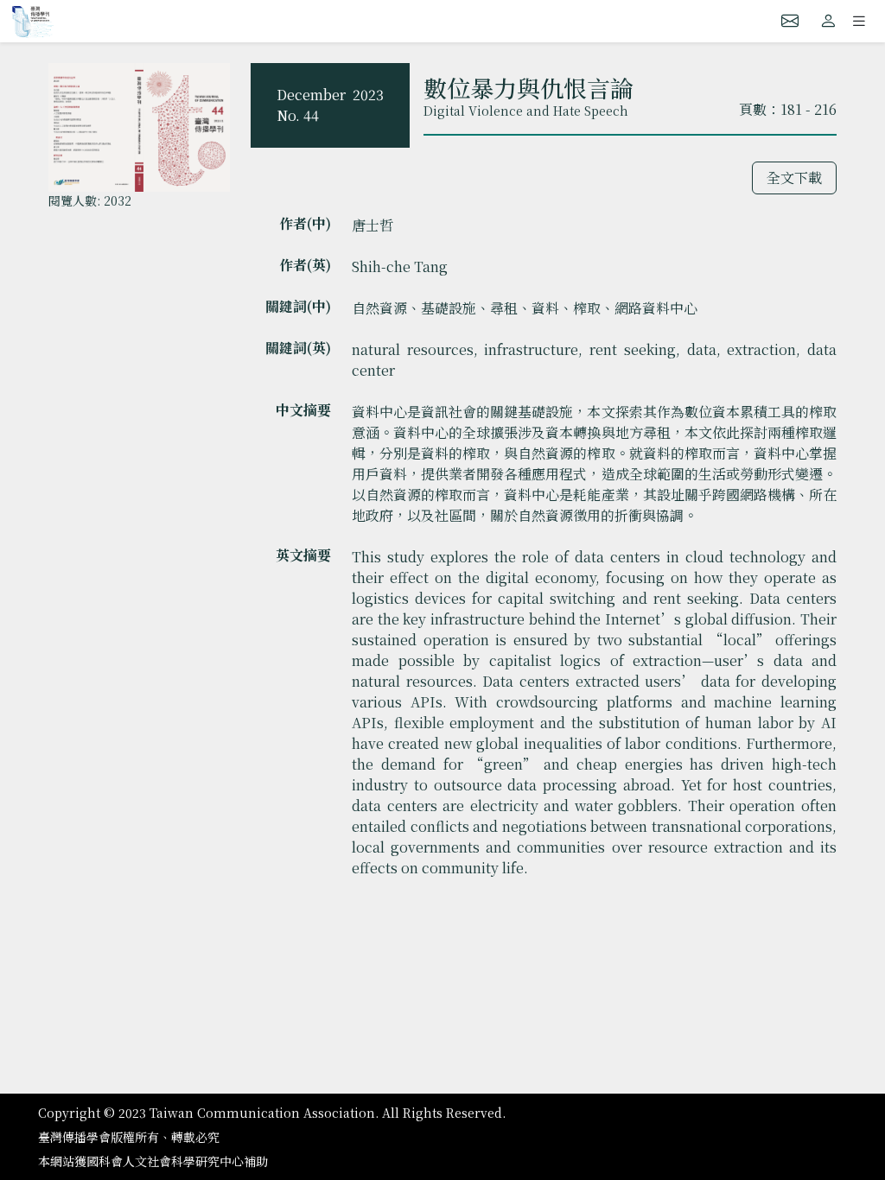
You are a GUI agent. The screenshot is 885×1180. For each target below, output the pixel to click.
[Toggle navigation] (859, 20)
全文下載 (794, 177)
